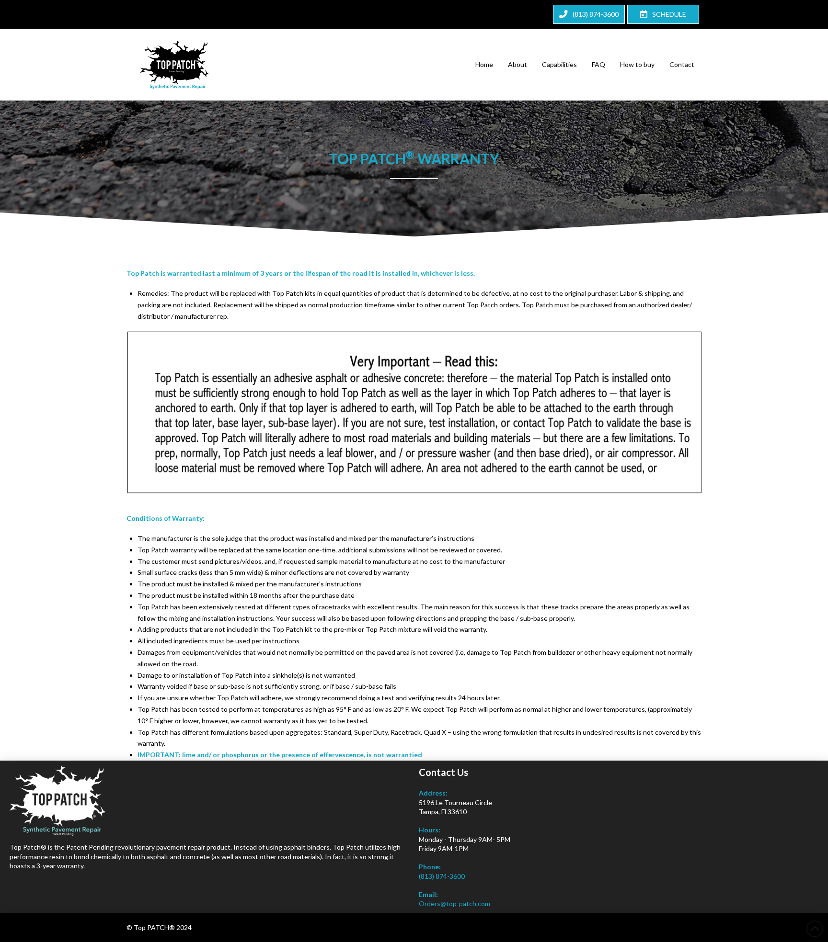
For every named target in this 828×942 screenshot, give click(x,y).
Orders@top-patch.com (454, 903)
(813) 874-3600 (442, 876)
